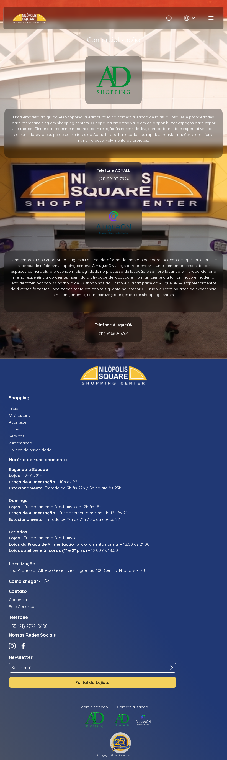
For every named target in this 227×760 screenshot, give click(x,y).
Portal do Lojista (92, 682)
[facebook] (23, 646)
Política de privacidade (30, 449)
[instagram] (12, 646)
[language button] (190, 18)
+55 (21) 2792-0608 (28, 626)
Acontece (17, 422)
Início (13, 408)
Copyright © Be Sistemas (113, 755)
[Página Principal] (29, 18)
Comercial (18, 599)
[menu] (211, 18)
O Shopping (20, 415)
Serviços (16, 435)
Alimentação (20, 442)
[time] (169, 18)
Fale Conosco (21, 606)
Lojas (14, 429)
